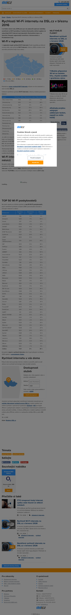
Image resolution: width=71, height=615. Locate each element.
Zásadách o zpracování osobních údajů (29, 147)
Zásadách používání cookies (26, 151)
